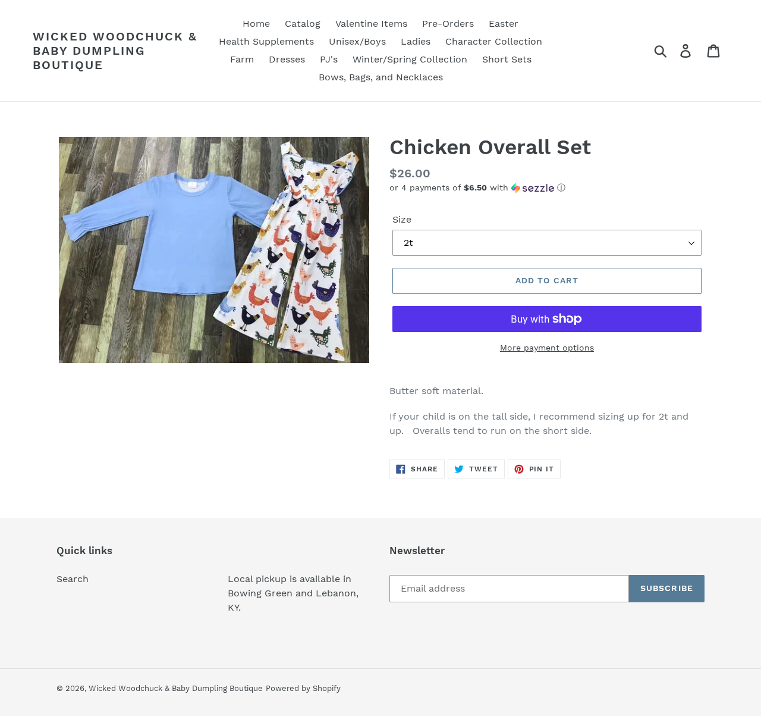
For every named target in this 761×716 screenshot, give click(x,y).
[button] (547, 187)
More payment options (547, 347)
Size (401, 219)
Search (72, 578)
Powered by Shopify (303, 688)
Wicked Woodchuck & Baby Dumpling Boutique (115, 50)
